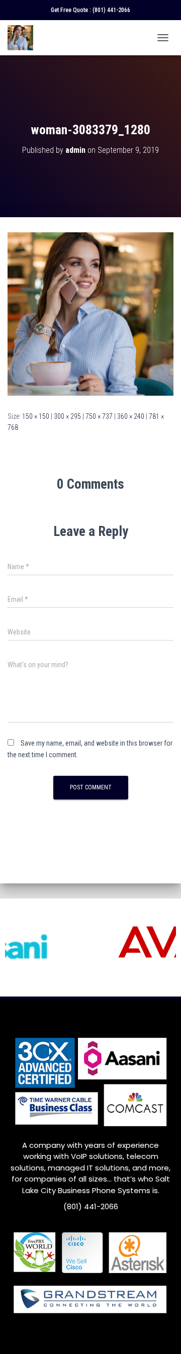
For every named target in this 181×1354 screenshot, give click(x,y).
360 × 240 (130, 416)
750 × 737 (99, 416)
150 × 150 (35, 416)
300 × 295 (67, 416)
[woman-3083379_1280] (90, 313)
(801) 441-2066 (111, 10)
